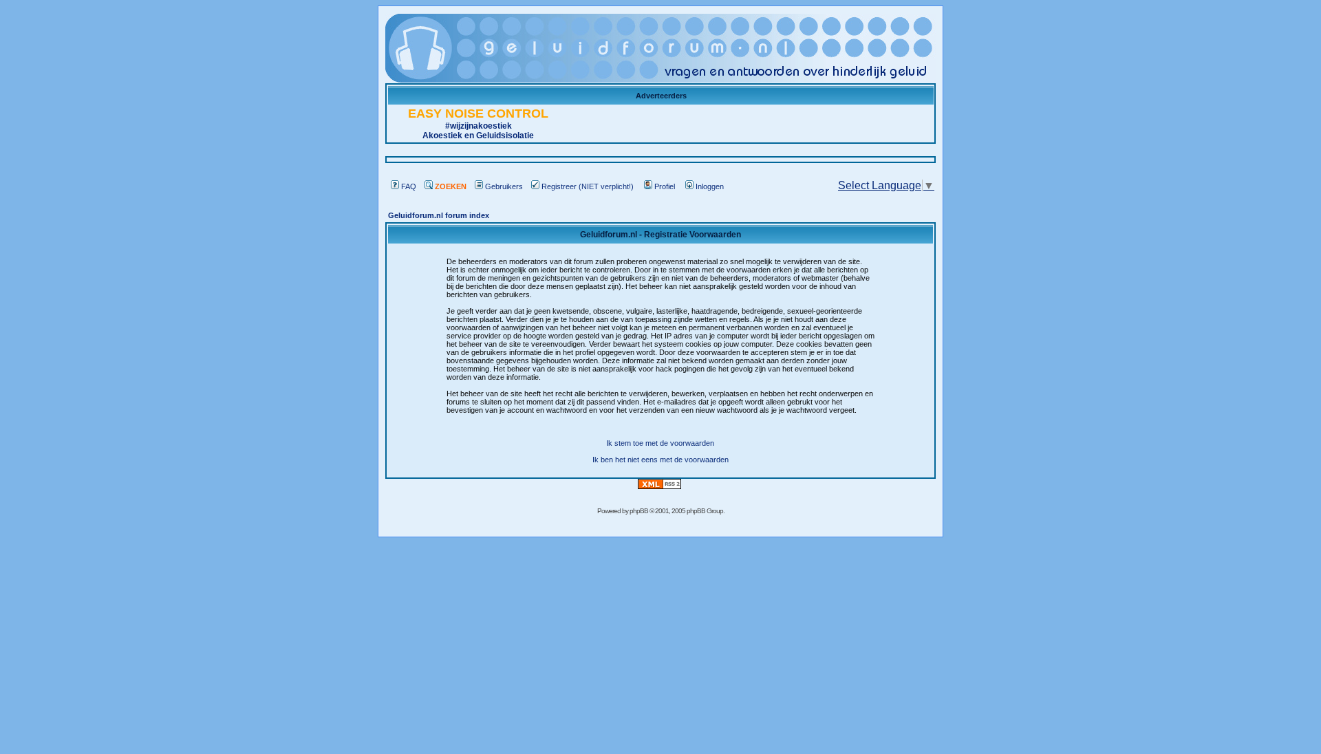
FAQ (408, 186)
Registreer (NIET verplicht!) (587, 186)
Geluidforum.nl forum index (438, 215)
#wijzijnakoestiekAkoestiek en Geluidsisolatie (478, 125)
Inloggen (710, 186)
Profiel (664, 186)
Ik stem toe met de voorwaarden (660, 443)
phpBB (639, 511)
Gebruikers (504, 186)
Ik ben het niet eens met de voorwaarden (660, 459)
